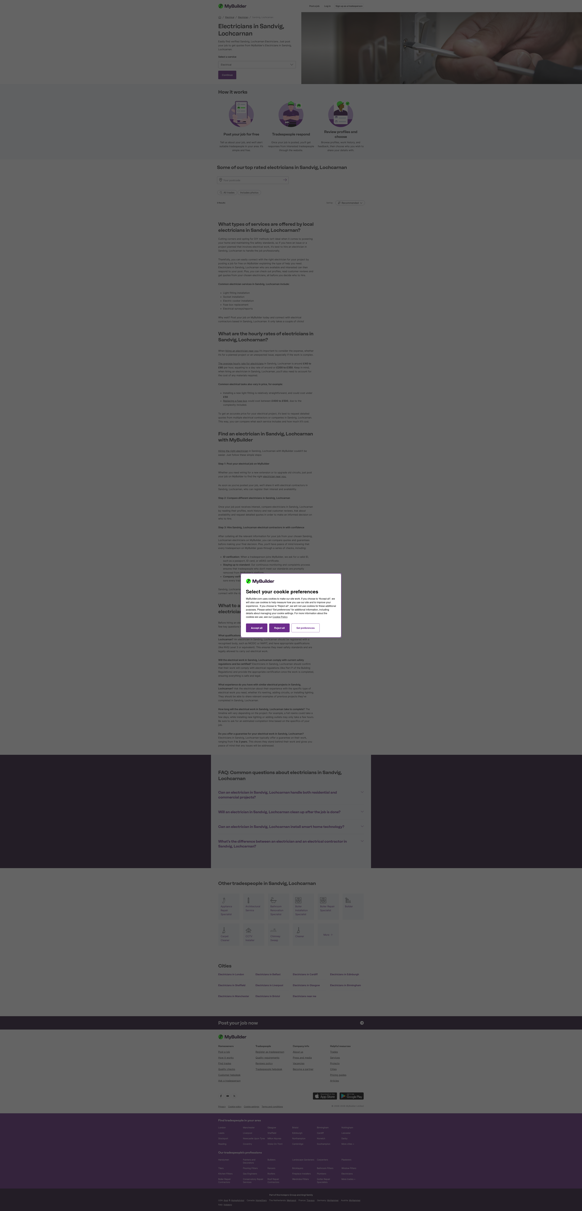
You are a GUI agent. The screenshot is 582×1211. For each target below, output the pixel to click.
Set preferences (305, 628)
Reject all (279, 628)
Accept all (256, 628)
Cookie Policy (280, 617)
